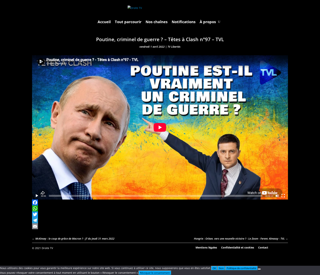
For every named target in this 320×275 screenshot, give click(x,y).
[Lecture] (37, 196)
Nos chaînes (157, 21)
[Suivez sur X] (285, 248)
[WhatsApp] (160, 208)
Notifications (184, 21)
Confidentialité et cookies (237, 247)
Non (221, 268)
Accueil (104, 21)
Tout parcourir (128, 21)
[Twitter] (160, 214)
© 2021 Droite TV (42, 248)
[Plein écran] (283, 196)
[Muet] (277, 196)
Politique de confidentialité (241, 268)
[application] (160, 127)
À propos (208, 21)
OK (214, 268)
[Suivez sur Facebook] (275, 248)
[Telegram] (160, 220)
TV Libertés (174, 46)
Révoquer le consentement (155, 272)
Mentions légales (206, 247)
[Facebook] (160, 202)
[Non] (259, 269)
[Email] (160, 226)
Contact (263, 247)
